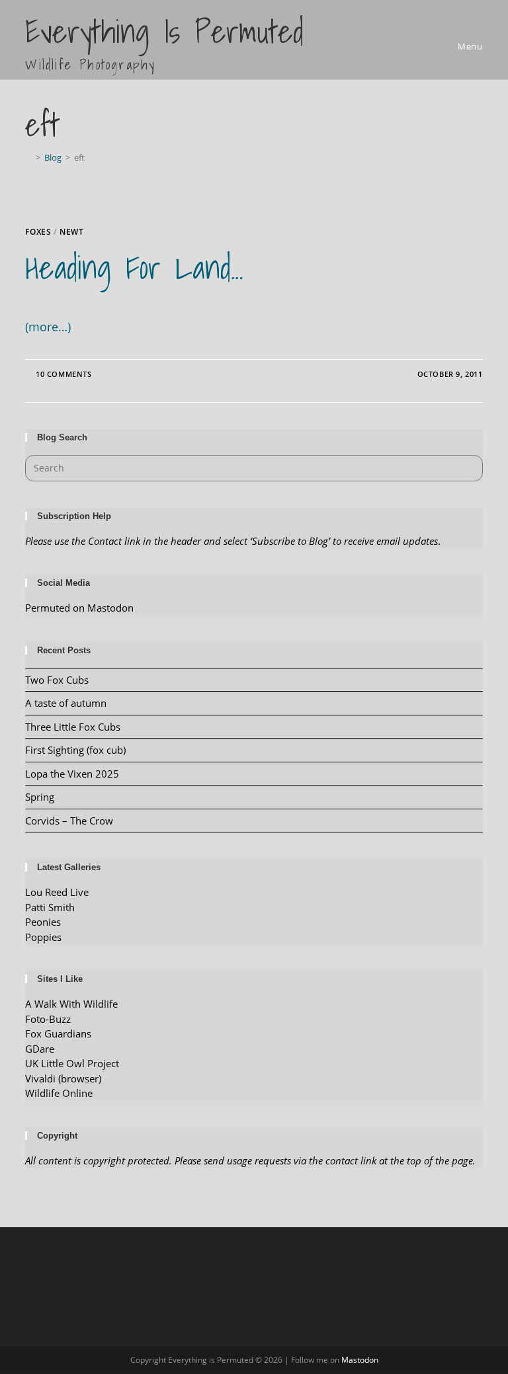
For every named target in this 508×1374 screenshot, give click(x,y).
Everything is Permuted (164, 41)
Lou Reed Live (57, 892)
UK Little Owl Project (72, 1063)
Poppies (43, 937)
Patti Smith (50, 907)
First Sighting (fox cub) (75, 749)
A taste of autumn (65, 702)
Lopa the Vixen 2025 (72, 773)
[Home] (28, 157)
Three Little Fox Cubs (72, 726)
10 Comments (64, 374)
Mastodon (359, 1359)
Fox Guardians (58, 1033)
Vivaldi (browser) (63, 1078)
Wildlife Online (59, 1093)
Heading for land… (134, 267)
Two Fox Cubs (57, 679)
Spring (39, 796)
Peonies (43, 921)
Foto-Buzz (48, 1019)
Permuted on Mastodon (79, 607)
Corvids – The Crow (69, 820)
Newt (71, 231)
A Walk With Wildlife (71, 1003)
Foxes (38, 231)
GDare (39, 1048)
